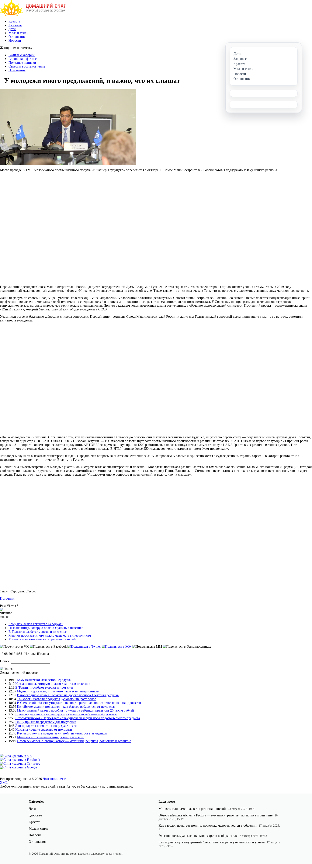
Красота (14, 21)
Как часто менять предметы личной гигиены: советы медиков (62, 733)
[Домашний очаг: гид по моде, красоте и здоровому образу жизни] (33, 15)
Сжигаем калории (21, 55)
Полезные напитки (22, 62)
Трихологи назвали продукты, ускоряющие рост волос (56, 699)
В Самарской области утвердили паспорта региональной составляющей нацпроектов (79, 703)
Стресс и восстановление (26, 66)
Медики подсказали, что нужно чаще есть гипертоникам (49, 635)
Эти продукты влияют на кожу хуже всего (46, 725)
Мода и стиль (18, 33)
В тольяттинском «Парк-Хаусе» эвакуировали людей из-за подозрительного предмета (77, 718)
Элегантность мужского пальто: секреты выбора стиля (198, 835)
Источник (7, 598)
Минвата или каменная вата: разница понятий (42, 639)
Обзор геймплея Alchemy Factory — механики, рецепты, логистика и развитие (74, 741)
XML (4, 782)
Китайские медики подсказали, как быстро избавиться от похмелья (66, 706)
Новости (14, 40)
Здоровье (15, 25)
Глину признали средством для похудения (45, 722)
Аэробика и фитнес (22, 59)
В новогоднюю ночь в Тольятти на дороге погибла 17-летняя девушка (68, 695)
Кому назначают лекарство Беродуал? (35, 624)
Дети (12, 29)
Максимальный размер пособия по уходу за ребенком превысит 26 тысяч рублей (75, 710)
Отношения (16, 36)
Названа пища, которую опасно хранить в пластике (45, 628)
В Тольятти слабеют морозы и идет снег (37, 631)
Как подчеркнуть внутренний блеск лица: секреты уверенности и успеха (212, 842)
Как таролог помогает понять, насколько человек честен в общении (208, 825)
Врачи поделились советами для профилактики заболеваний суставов (66, 714)
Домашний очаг (54, 779)
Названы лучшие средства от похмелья (43, 729)
